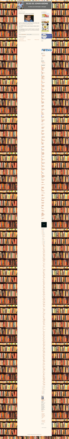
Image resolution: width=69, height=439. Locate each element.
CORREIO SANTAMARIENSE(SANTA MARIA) (43, 176)
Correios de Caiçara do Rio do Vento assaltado (44, 255)
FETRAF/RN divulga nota (44, 300)
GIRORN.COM (43, 124)
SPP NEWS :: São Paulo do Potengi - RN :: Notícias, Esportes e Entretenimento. (43, 77)
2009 (42, 392)
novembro (44, 236)
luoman (36, 434)
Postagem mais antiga (37, 39)
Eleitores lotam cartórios (44, 339)
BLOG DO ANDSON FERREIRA (43, 187)
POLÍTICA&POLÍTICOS (43, 198)
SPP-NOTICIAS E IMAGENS (43, 190)
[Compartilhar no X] (29, 34)
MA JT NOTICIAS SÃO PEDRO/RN (43, 113)
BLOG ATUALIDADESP (43, 82)
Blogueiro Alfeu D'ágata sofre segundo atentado (44, 357)
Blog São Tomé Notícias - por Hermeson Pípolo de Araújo (43, 68)
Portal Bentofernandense (43, 89)
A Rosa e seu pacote (44, 326)
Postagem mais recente (21, 39)
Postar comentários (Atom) (23, 40)
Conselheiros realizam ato (44, 295)
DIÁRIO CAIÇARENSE (43, 140)
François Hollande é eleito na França (44, 361)
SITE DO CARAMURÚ (43, 210)
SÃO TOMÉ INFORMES (43, 146)
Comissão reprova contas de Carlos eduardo (44, 292)
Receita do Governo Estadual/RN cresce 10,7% (44, 351)
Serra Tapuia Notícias (43, 218)
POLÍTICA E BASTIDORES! (43, 169)
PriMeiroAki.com (43, 184)
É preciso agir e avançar (44, 280)
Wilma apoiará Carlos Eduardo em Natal (44, 273)
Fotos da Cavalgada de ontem (44, 382)
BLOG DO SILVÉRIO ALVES (43, 106)
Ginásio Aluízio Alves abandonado (44, 246)
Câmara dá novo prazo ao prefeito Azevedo (44, 249)
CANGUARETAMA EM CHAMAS (43, 128)
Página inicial (29, 39)
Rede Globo (43, 414)
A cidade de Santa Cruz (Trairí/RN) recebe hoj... (44, 277)
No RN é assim (43, 371)
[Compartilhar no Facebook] (30, 34)
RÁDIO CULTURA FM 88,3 (43, 160)
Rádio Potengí (43, 415)
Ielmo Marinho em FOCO (43, 180)
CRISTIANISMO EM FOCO (43, 163)
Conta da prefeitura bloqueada (44, 259)
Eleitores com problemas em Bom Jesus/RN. (44, 368)
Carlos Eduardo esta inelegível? (44, 266)
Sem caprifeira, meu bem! (44, 313)
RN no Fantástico (44, 366)
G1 (42, 418)
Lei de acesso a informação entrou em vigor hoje (44, 310)
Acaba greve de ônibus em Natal (44, 302)
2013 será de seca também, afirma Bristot (44, 373)
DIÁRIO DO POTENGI (43, 131)
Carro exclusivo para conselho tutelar (44, 332)
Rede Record (43, 413)
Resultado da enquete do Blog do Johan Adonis (44, 379)
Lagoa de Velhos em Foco (43, 99)
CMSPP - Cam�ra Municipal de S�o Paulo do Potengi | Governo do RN (43, 214)
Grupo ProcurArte (43, 172)
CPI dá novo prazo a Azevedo (44, 261)
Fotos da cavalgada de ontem (44, 384)
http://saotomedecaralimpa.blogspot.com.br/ (43, 55)
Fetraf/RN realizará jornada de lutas (44, 348)
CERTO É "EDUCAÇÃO (43, 166)
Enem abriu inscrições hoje (44, 252)
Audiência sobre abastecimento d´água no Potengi (44, 283)
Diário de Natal (43, 420)
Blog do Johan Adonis (43, 400)
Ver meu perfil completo (42, 411)
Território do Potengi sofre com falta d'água (44, 345)
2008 (42, 393)
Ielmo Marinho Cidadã (44, 289)
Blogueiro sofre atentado (44, 377)
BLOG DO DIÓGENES (43, 200)
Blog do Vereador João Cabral (43, 73)
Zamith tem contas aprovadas (44, 355)
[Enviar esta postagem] (27, 34)
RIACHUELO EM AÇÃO (43, 93)
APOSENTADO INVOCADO (43, 137)
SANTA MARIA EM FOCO (43, 195)
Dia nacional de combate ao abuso (44, 297)
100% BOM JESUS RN (43, 117)
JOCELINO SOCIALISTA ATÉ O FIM (43, 86)
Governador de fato (44, 364)
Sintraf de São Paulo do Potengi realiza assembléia (44, 323)
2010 (42, 391)
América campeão (44, 363)
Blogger (40, 434)
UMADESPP (43, 156)
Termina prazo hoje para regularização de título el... (44, 342)
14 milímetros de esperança (44, 263)
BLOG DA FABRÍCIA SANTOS (43, 206)
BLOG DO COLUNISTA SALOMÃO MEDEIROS (43, 153)
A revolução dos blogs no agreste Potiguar (44, 320)
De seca (43, 327)
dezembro (44, 234)
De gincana (44, 257)
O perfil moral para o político (44, 317)
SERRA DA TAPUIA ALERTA (43, 143)
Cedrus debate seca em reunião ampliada (44, 286)
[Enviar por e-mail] (28, 34)
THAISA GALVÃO (43, 208)
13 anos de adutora (44, 314)
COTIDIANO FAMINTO (43, 134)
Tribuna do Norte (43, 417)
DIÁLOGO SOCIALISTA (43, 149)
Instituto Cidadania (43, 182)
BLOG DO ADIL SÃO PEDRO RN (43, 102)
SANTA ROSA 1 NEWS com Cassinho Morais (43, 120)
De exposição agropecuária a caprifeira (44, 269)
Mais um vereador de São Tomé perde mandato (44, 336)
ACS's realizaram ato (44, 329)
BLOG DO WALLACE (43, 96)
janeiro (43, 389)
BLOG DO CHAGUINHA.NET (43, 109)
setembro (44, 239)
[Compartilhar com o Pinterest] (31, 34)
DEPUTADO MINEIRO (43, 203)
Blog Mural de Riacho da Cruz (43, 62)
